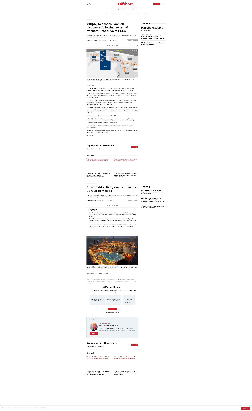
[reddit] (114, 45)
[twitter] (112, 45)
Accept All (245, 408)
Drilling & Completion (117, 12)
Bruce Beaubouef (91, 200)
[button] (87, 4)
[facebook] (107, 45)
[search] (90, 4)
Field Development (130, 12)
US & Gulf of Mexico (91, 183)
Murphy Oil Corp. (97, 40)
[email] (117, 45)
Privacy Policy (43, 407)
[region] (126, 408)
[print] (137, 45)
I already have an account (112, 312)
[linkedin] (110, 45)
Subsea (139, 12)
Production (146, 12)
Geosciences (106, 12)
